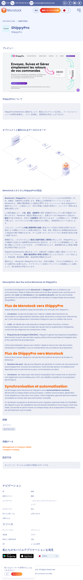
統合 (32, 509)
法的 (32, 539)
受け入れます (17, 574)
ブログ (33, 535)
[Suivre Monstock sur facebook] (70, 3)
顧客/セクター (7, 496)
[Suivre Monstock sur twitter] (79, 3)
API (4, 544)
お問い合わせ (35, 514)
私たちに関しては (9, 514)
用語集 (5, 535)
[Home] (12, 10)
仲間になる (6, 518)
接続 (36, 10)
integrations (9, 21)
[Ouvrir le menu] (78, 10)
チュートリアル (8, 530)
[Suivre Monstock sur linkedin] (65, 3)
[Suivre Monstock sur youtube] (75, 3)
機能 (32, 496)
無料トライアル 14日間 (50, 10)
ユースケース (7, 501)
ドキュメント (35, 530)
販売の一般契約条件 (9, 539)
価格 (32, 491)
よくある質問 (35, 544)
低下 (7, 574)
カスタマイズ (7, 509)
